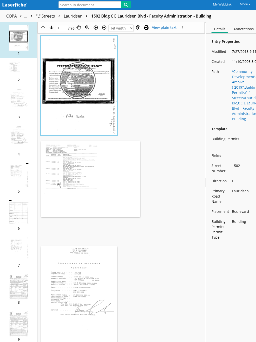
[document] (231, 182)
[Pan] (78, 27)
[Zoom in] (96, 27)
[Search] (126, 4)
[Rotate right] (138, 27)
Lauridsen (74, 16)
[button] (18, 40)
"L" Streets (46, 16)
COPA (17, 16)
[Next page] (51, 27)
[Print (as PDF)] (146, 27)
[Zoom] (87, 27)
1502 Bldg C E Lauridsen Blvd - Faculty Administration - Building (151, 16)
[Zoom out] (104, 27)
